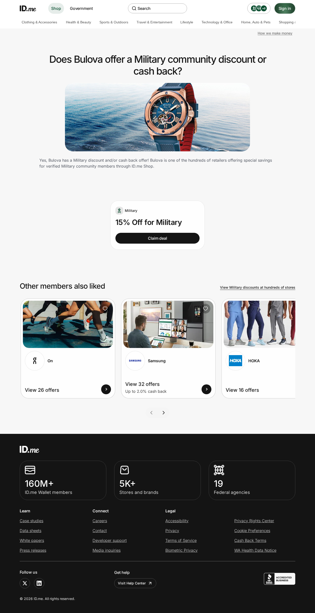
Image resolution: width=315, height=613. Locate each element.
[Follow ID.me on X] (25, 583)
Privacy (172, 530)
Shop (56, 8)
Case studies (31, 520)
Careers (100, 520)
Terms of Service (181, 540)
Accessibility (177, 520)
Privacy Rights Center (254, 520)
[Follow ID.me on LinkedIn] (39, 583)
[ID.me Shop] (31, 8)
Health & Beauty (78, 22)
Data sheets (30, 530)
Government (81, 8)
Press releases (33, 550)
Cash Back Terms (250, 540)
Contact (100, 530)
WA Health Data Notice (255, 550)
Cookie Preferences (252, 530)
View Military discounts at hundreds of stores (257, 287)
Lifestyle (186, 22)
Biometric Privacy (181, 550)
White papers (32, 540)
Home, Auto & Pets (255, 22)
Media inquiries (107, 550)
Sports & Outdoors (113, 22)
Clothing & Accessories (39, 22)
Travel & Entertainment (154, 22)
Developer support (110, 540)
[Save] (105, 309)
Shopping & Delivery (294, 22)
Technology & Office (217, 22)
